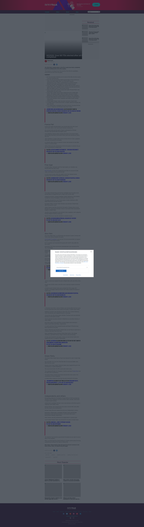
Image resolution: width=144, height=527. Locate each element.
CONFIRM (61, 270)
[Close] (91, 252)
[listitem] (72, 267)
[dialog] (72, 263)
